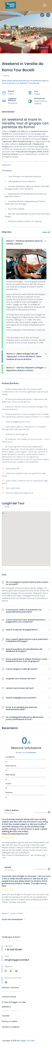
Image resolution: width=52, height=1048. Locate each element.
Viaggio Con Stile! (27, 1040)
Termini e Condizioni (10, 1027)
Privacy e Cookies (9, 1021)
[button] (26, 536)
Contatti (5, 1016)
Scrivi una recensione (12, 919)
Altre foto (44, 47)
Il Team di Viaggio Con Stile (14, 1002)
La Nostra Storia (9, 996)
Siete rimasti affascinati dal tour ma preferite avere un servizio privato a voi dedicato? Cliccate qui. (25, 82)
